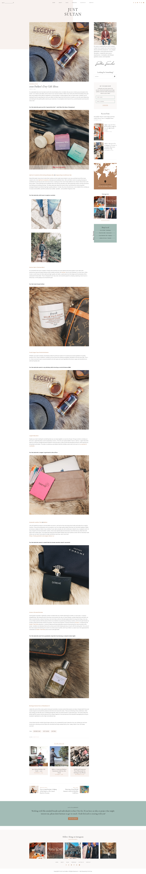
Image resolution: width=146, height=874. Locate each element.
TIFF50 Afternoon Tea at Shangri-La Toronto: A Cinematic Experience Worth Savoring (110, 146)
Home (53, 2)
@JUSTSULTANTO (73, 839)
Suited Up (83, 2)
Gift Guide (46, 731)
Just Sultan (73, 12)
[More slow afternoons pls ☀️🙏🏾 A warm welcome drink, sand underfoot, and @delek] (99, 213)
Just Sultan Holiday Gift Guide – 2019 (38, 770)
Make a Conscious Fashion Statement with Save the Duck (59, 771)
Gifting (54, 731)
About (60, 2)
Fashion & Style (33, 83)
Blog (67, 2)
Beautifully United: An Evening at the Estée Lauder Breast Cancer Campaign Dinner (104, 117)
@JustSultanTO (105, 220)
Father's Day (37, 731)
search (3, 2)
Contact (91, 2)
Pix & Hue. (89, 871)
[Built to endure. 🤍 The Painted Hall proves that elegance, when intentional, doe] (108, 850)
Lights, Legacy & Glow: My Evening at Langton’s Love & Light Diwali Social (110, 127)
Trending (74, 2)
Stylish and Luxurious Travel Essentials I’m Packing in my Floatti (80, 771)
